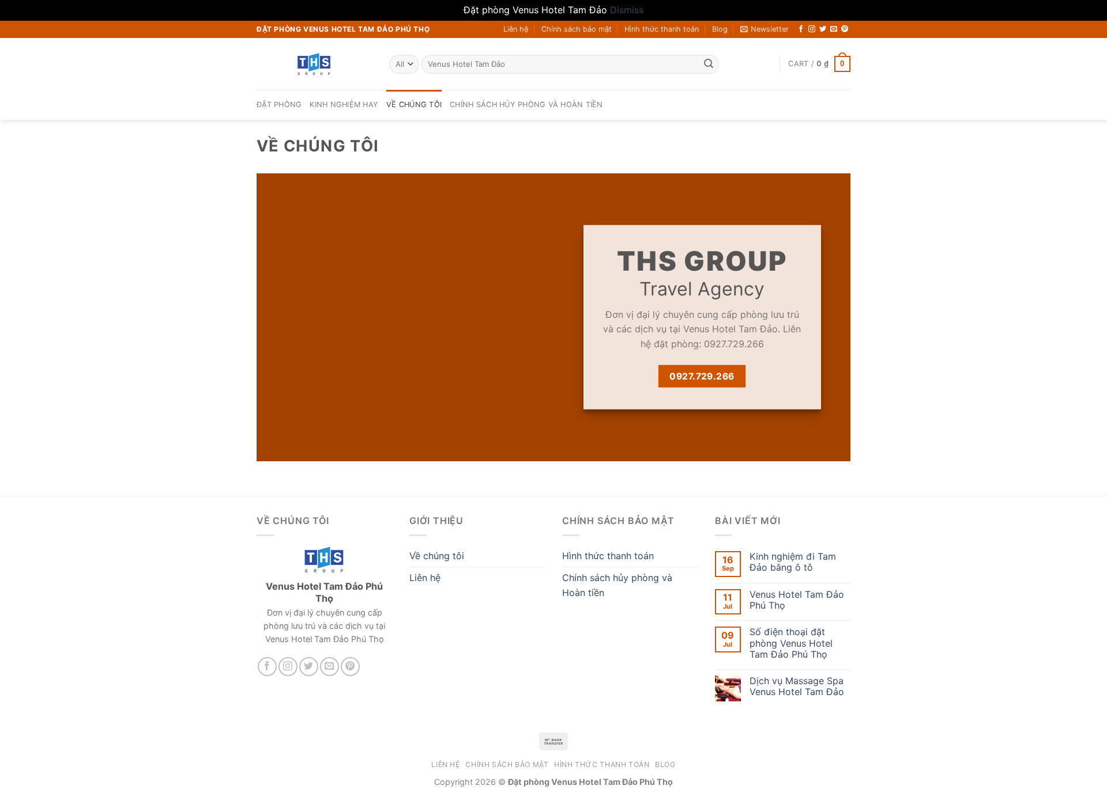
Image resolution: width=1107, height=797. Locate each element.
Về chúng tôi (414, 104)
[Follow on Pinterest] (844, 29)
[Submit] (708, 64)
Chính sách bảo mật (576, 29)
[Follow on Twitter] (822, 29)
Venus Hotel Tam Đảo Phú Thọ (797, 600)
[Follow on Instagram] (811, 29)
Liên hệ (515, 29)
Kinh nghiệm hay (344, 104)
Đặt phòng (279, 104)
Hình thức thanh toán (661, 29)
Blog (720, 29)
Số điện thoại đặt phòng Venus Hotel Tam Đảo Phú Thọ (791, 643)
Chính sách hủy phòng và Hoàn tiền (526, 104)
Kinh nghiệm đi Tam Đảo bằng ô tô (793, 562)
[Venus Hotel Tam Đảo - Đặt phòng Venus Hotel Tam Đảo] (314, 64)
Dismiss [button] (626, 10)
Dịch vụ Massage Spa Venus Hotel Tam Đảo (797, 686)
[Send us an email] (833, 29)
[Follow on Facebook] (800, 29)
